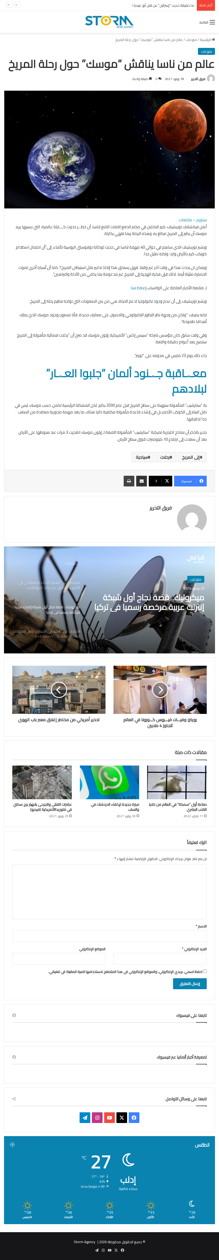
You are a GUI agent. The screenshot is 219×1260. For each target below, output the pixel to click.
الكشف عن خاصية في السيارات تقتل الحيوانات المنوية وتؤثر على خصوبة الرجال (152, 602)
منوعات (191, 39)
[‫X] (121, 1117)
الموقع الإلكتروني (92, 949)
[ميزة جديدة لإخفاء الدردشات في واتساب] (109, 782)
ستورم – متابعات (193, 220)
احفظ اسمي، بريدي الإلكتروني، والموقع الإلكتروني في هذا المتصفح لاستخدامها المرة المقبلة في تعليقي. (125, 971)
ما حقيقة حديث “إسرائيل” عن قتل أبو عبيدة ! (163, 5)
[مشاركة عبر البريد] (141, 481)
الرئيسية (206, 39)
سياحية (142, 457)
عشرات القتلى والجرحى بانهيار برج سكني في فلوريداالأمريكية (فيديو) (42, 807)
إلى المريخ (191, 457)
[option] (109, 599)
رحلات (165, 457)
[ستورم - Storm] (109, 22)
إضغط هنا (139, 288)
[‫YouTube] (109, 1117)
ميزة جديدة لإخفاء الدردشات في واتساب (115, 807)
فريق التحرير (198, 79)
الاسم (201, 926)
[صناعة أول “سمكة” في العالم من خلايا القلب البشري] (177, 782)
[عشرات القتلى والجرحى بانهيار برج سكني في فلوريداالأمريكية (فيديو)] (42, 782)
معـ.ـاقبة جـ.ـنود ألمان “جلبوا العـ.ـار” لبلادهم (126, 380)
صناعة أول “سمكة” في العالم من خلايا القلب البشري (178, 807)
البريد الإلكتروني (194, 949)
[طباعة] (129, 481)
